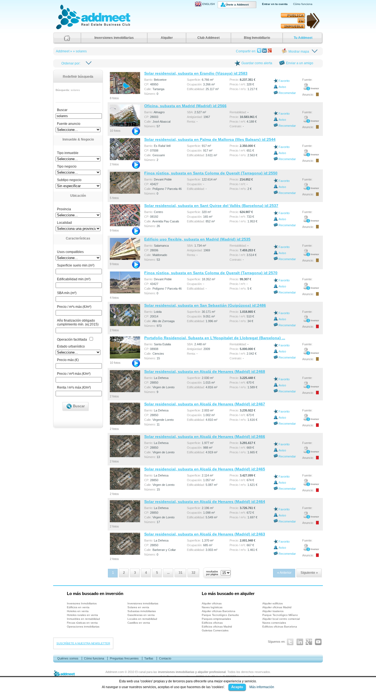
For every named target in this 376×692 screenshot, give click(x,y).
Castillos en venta (138, 622)
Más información (261, 687)
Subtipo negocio (69, 180)
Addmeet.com (114, 672)
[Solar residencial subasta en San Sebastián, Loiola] (125, 314)
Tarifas (148, 658)
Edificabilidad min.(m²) (74, 279)
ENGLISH (208, 4)
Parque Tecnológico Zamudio (220, 614)
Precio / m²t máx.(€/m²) (74, 374)
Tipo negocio (67, 166)
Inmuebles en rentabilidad (83, 618)
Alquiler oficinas (212, 603)
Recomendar (287, 93)
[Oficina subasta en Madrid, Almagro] (125, 114)
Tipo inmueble (67, 153)
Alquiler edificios (272, 603)
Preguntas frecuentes (124, 658)
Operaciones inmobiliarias (83, 626)
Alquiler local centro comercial (281, 618)
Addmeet (63, 51)
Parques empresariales (216, 618)
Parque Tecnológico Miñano (280, 614)
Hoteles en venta (78, 611)
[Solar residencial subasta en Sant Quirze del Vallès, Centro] (125, 214)
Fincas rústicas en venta (82, 622)
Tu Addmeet (303, 38)
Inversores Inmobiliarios (82, 603)
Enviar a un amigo (299, 63)
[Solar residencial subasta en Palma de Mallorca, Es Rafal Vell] (125, 148)
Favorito (284, 80)
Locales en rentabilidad (142, 618)
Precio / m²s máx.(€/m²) (74, 307)
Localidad (64, 223)
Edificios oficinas (212, 622)
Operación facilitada (72, 339)
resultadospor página (212, 573)
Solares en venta (138, 607)
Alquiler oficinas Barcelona (218, 611)
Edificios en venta (78, 607)
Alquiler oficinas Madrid (276, 607)
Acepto (237, 687)
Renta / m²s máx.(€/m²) (74, 387)
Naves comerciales (274, 622)
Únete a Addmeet (237, 4)
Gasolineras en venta (141, 614)
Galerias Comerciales (215, 630)
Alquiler (167, 38)
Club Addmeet (208, 38)
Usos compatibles (70, 252)
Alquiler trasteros (273, 611)
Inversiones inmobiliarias (114, 38)
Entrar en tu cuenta (275, 4)
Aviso (282, 86)
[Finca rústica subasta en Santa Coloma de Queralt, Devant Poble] (125, 181)
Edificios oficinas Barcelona (279, 626)
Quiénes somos (67, 658)
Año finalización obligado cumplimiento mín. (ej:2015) (78, 322)
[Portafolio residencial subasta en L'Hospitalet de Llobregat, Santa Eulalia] (125, 346)
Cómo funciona (302, 4)
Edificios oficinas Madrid (217, 626)
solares (81, 51)
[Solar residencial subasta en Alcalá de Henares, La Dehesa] (125, 380)
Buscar (62, 110)
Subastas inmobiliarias (141, 611)
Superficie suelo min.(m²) (75, 265)
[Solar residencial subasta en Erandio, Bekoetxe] (125, 82)
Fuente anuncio (68, 124)
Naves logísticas (212, 607)
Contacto (165, 658)
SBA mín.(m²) (67, 293)
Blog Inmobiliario (257, 38)
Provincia (64, 209)
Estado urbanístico (71, 346)
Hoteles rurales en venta (82, 614)
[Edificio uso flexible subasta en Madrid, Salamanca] (125, 248)
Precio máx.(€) (68, 360)
